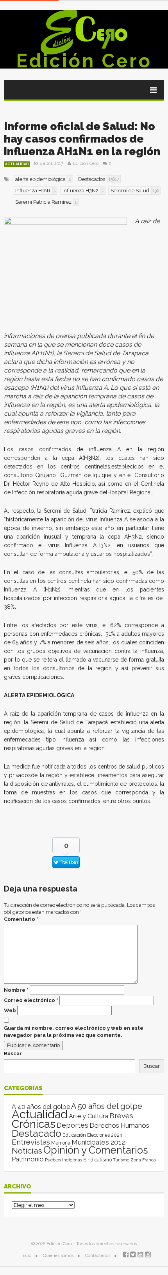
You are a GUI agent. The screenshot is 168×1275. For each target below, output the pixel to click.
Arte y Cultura (88, 1116)
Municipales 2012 (98, 1142)
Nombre (16, 990)
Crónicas (33, 1123)
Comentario (21, 919)
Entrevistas (31, 1142)
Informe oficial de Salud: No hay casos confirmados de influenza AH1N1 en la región (82, 139)
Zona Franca (143, 1159)
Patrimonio (28, 1159)
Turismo (121, 1159)
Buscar (13, 1053)
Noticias (27, 1151)
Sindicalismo (97, 1160)
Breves (121, 1116)
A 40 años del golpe (41, 1106)
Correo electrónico (31, 1000)
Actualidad (17, 164)
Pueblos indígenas (63, 1159)
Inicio (25, 1255)
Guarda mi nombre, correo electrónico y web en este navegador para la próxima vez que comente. (73, 1031)
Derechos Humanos (119, 1125)
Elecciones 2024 (104, 1135)
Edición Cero (84, 61)
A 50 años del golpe (106, 1106)
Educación (74, 1135)
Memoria (60, 1143)
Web (10, 1010)
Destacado (36, 1133)
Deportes (72, 1125)
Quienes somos (58, 1255)
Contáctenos (97, 1255)
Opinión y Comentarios (95, 1150)
